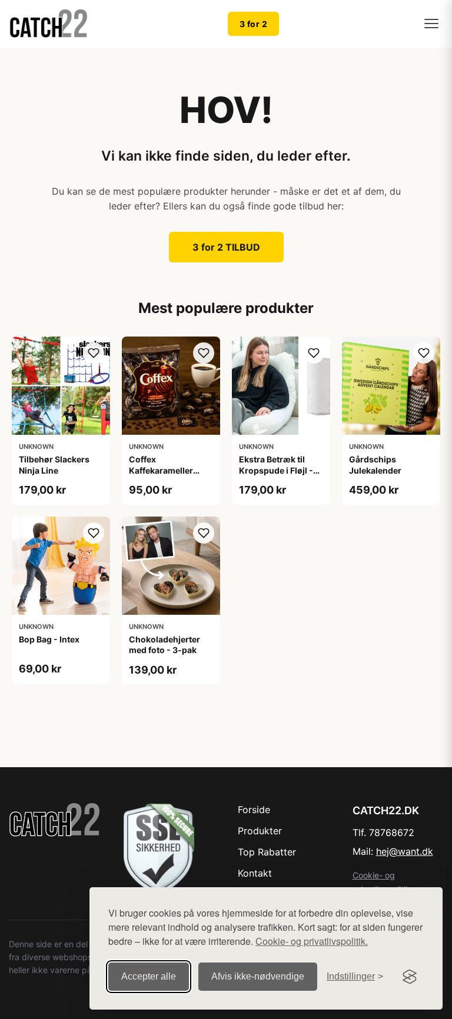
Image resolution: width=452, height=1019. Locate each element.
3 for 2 (254, 24)
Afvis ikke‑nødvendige (257, 976)
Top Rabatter (267, 852)
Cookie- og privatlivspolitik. (311, 941)
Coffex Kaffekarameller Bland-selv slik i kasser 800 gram (163, 475)
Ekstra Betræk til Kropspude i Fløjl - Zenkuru (276, 469)
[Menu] (431, 23)
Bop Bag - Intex (49, 639)
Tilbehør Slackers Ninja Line (54, 464)
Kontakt (255, 873)
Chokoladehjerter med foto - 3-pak (164, 644)
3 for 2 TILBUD (226, 247)
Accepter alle (148, 976)
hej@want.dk (404, 851)
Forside (254, 809)
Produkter (260, 831)
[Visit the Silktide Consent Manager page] (410, 977)
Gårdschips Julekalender (375, 464)
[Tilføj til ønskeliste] (93, 353)
